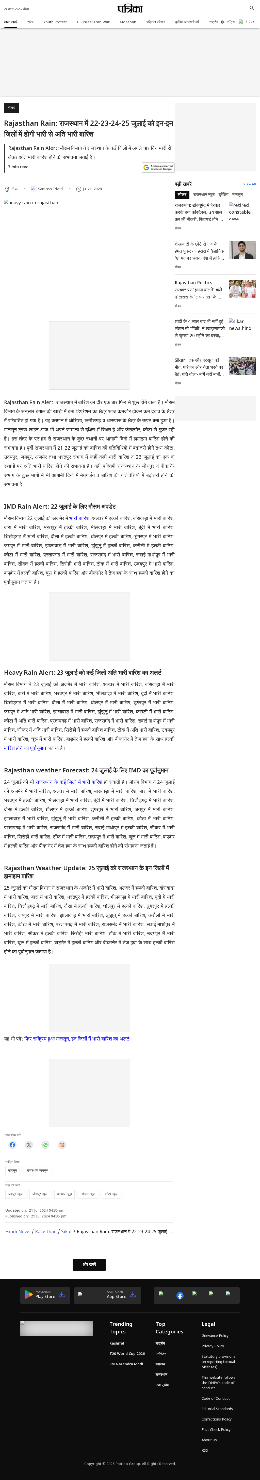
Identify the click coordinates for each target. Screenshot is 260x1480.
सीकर (11, 108)
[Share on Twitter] (29, 1145)
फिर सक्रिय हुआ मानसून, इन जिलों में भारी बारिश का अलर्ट (76, 1039)
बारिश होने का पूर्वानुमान (25, 748)
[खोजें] (252, 8)
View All (249, 185)
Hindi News (17, 1232)
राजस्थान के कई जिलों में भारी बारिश (69, 782)
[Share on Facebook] (12, 1145)
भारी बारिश (79, 518)
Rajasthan (46, 1232)
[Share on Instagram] (62, 1145)
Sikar (66, 1232)
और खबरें (89, 1265)
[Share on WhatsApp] (45, 1145)
